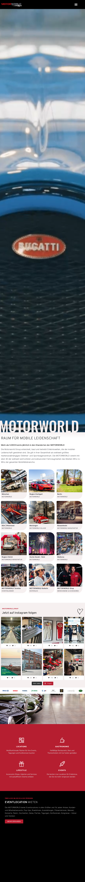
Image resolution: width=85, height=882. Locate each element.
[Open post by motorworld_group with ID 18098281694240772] (53, 630)
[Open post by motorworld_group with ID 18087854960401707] (74, 630)
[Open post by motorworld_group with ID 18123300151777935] (11, 630)
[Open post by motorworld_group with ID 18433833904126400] (32, 662)
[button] (76, 4)
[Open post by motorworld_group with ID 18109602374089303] (32, 630)
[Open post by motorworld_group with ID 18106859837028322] (11, 662)
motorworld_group (10, 618)
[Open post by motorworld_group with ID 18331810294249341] (53, 662)
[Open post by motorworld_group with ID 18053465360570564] (74, 662)
